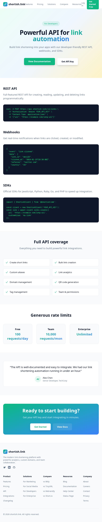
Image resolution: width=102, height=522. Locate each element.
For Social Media (30, 486)
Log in (83, 4)
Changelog (8, 500)
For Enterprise (29, 496)
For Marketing (29, 481)
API (4, 491)
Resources (77, 4)
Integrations (8, 496)
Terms (86, 500)
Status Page (68, 496)
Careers (86, 486)
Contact (86, 491)
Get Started (40, 426)
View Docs (62, 426)
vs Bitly (46, 481)
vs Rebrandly (49, 491)
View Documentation (39, 61)
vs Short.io (47, 496)
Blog (65, 481)
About (85, 481)
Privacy (86, 496)
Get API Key (67, 61)
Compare (64, 4)
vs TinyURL (48, 486)
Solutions (52, 4)
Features (29, 4)
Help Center (68, 491)
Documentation (70, 486)
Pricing (40, 4)
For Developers (29, 491)
